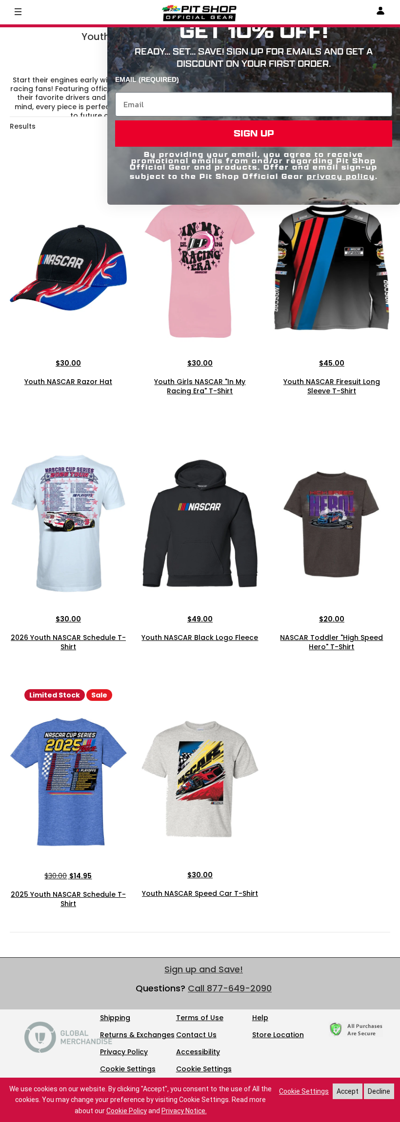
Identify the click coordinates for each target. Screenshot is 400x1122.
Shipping (115, 1018)
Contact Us (196, 1035)
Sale (99, 695)
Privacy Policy (124, 1052)
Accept (348, 1091)
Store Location (278, 1035)
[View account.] (380, 12)
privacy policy (341, 176)
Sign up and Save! (203, 969)
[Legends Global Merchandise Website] (68, 1050)
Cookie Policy (126, 1111)
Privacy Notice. (184, 1111)
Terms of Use (199, 1018)
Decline (379, 1091)
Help (260, 1018)
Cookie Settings (128, 1069)
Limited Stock (54, 695)
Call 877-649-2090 (230, 988)
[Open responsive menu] (18, 11)
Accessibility (198, 1052)
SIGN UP (254, 133)
